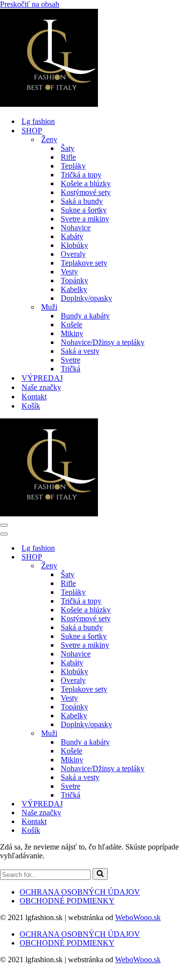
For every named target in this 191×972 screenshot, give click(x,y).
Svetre (70, 360)
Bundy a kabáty (85, 316)
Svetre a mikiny (85, 219)
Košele (71, 324)
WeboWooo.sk (138, 917)
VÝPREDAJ (42, 378)
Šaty (67, 148)
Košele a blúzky (86, 183)
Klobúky (74, 245)
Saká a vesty (80, 351)
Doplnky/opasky (86, 298)
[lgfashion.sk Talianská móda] (49, 104)
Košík (31, 406)
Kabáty (72, 236)
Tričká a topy (81, 174)
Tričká (70, 368)
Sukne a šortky (84, 210)
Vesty (69, 271)
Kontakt (34, 396)
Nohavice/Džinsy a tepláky (102, 342)
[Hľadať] (100, 874)
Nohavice (76, 227)
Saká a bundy (82, 201)
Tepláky (73, 166)
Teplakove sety (84, 263)
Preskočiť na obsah (29, 4)
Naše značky (41, 387)
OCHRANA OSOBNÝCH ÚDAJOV (80, 892)
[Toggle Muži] (171, 733)
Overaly (73, 254)
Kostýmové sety (86, 192)
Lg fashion (38, 121)
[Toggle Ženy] (171, 566)
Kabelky (74, 289)
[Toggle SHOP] (171, 557)
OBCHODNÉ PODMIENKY (67, 901)
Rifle (68, 157)
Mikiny (72, 333)
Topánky (74, 280)
